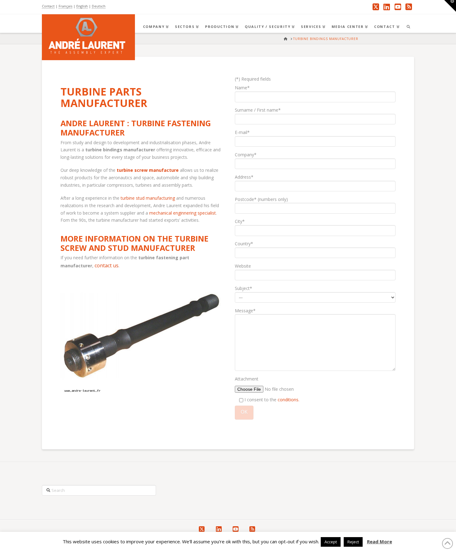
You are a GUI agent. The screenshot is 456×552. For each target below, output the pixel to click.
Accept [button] (330, 542)
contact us (106, 265)
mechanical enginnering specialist (182, 213)
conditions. (288, 400)
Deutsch (98, 6)
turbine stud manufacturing (148, 198)
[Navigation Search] (408, 23)
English (82, 6)
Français (65, 6)
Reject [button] (353, 542)
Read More (379, 541)
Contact (48, 6)
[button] (450, 6)
